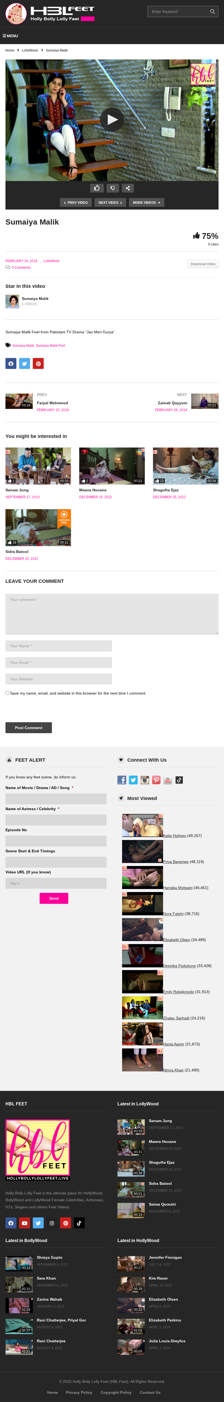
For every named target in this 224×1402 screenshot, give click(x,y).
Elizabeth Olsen (163, 1299)
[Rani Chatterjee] (19, 1347)
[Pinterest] (65, 1222)
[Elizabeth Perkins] (131, 1326)
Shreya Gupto (50, 1257)
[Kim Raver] (131, 1284)
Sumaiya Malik (35, 298)
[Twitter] (38, 1222)
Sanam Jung (17, 490)
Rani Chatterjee (51, 1341)
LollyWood (51, 261)
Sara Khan (46, 1278)
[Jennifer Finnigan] (131, 1263)
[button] (112, 120)
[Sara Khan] (19, 1284)
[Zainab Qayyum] (168, 402)
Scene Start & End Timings (30, 851)
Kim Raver (158, 1278)
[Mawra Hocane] (112, 466)
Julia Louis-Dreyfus (167, 1341)
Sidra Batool (16, 551)
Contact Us (150, 1392)
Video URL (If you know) (28, 872)
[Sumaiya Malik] (12, 301)
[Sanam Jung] (38, 466)
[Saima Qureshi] (131, 1210)
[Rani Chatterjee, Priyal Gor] (19, 1326)
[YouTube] (24, 1222)
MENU (12, 36)
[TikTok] (79, 1222)
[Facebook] (10, 1222)
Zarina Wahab (49, 1299)
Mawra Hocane (93, 490)
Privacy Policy (79, 1392)
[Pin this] (38, 363)
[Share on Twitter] (24, 363)
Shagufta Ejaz (166, 490)
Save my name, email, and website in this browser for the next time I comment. (78, 693)
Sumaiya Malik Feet (50, 346)
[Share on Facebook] (10, 363)
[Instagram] (51, 1222)
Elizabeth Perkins (165, 1320)
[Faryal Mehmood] (56, 402)
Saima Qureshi (162, 1204)
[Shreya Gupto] (19, 1263)
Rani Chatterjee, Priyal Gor (61, 1320)
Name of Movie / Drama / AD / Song (39, 787)
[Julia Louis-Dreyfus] (131, 1347)
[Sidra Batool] (38, 527)
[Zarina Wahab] (19, 1305)
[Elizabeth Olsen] (131, 1305)
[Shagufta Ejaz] (186, 466)
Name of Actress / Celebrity (32, 809)
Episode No (16, 830)
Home (52, 1392)
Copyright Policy (116, 1392)
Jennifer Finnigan (165, 1257)
